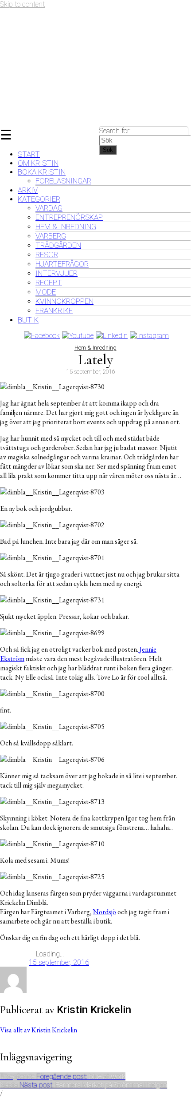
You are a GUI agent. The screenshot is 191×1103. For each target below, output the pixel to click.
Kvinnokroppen (64, 301)
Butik (28, 319)
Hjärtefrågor (62, 263)
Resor (46, 254)
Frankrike (54, 310)
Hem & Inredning (65, 226)
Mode (45, 291)
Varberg (50, 235)
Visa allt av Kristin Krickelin (38, 1030)
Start (29, 154)
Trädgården (58, 245)
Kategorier (39, 199)
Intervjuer (56, 273)
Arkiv (28, 190)
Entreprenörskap (69, 217)
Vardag (48, 207)
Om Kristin (38, 163)
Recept (48, 282)
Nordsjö (104, 911)
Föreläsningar (63, 180)
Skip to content (22, 4)
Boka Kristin (42, 171)
